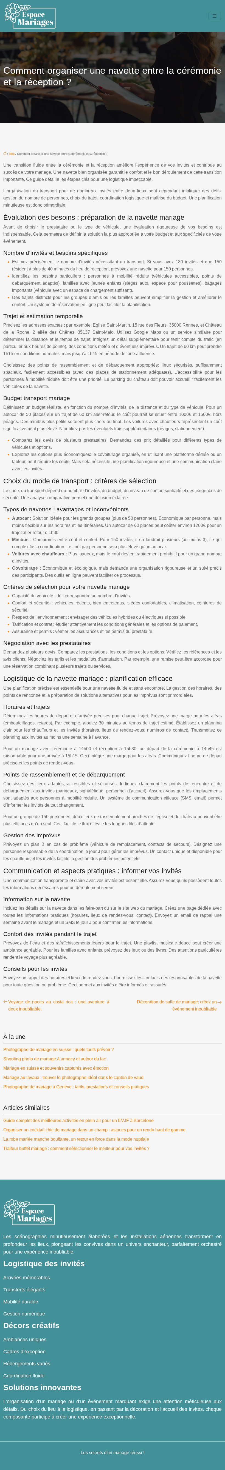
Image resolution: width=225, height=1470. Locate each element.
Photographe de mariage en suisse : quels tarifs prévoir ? (58, 1049)
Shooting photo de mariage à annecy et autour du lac (54, 1059)
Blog (12, 153)
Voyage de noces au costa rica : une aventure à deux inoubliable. (58, 1005)
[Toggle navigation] (214, 16)
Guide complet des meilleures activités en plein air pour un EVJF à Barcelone (78, 1120)
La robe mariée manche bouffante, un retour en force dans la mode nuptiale (76, 1139)
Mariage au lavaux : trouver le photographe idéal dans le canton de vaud (73, 1077)
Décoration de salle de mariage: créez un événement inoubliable (177, 1005)
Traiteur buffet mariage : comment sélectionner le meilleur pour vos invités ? (76, 1148)
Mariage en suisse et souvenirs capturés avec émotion (56, 1068)
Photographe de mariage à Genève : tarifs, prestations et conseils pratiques (76, 1086)
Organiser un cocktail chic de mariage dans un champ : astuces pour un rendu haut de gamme (94, 1130)
